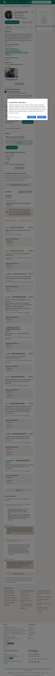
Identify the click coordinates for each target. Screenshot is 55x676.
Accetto (42, 117)
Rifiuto (31, 117)
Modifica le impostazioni (15, 117)
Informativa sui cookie (14, 112)
